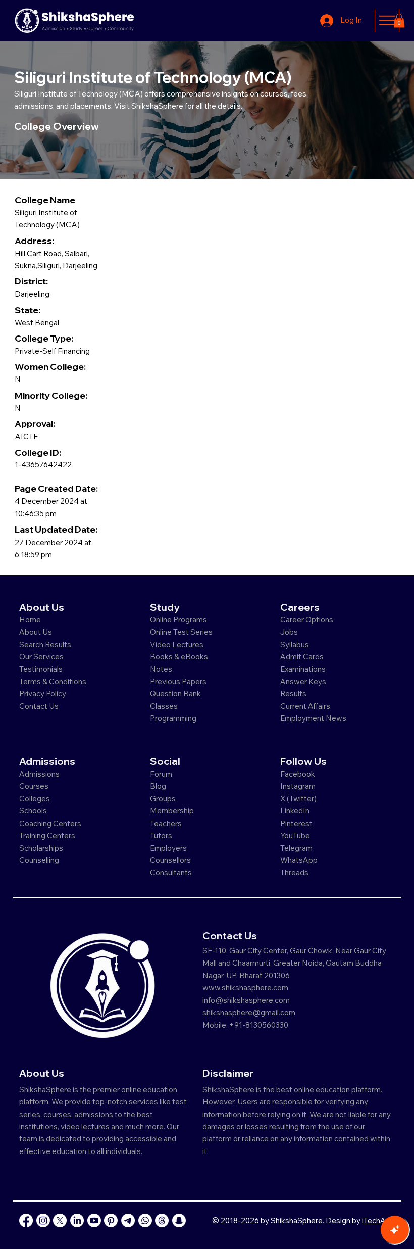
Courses (33, 786)
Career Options (306, 619)
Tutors (161, 835)
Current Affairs (305, 706)
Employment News (313, 718)
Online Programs (178, 619)
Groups (163, 798)
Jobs (289, 632)
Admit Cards (302, 656)
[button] (399, 20)
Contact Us (39, 706)
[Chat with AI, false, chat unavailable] (395, 1230)
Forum (161, 774)
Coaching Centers (50, 823)
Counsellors (170, 860)
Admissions (40, 774)
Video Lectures (176, 644)
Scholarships (41, 848)
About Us (35, 632)
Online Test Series (181, 632)
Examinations (303, 669)
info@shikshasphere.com (246, 1000)
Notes (161, 669)
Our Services (41, 656)
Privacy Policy (42, 693)
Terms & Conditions (52, 681)
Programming (173, 718)
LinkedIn (294, 810)
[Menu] (387, 20)
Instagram (298, 786)
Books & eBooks (179, 656)
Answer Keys (303, 681)
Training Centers (47, 835)
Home (30, 619)
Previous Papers (178, 681)
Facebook (297, 774)
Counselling (39, 860)
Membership (172, 810)
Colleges (34, 798)
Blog (158, 786)
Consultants (171, 872)
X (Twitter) (298, 798)
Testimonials (41, 669)
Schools (33, 810)
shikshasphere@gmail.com (248, 1012)
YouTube (295, 835)
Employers (168, 848)
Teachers (166, 823)
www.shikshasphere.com (245, 987)
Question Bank (175, 693)
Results (293, 693)
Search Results (45, 644)
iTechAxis (378, 1220)
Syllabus (294, 644)
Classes (164, 706)
